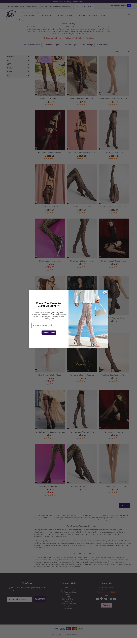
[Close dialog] (105, 293)
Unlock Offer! (49, 333)
